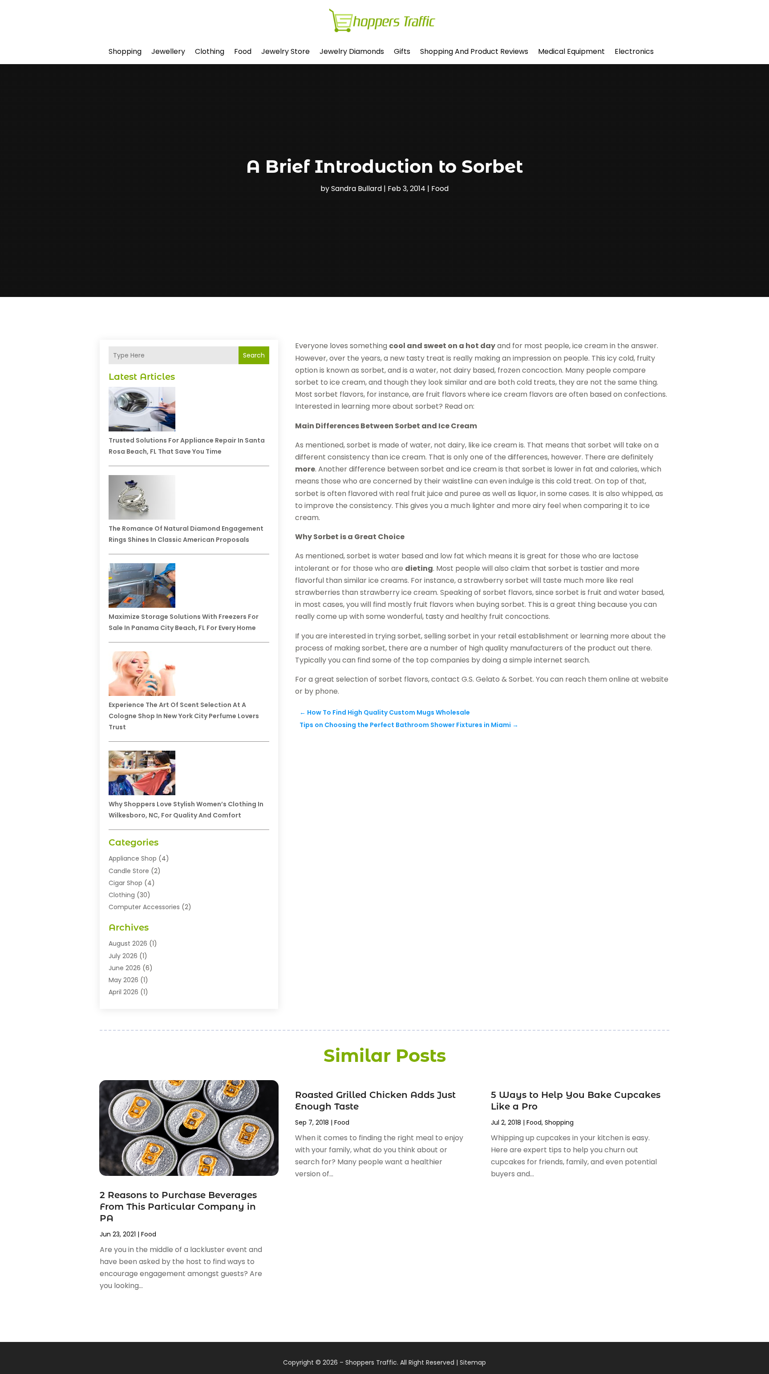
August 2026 (128, 943)
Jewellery (168, 51)
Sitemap (473, 1362)
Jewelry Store (285, 51)
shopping (125, 51)
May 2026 (123, 980)
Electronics (634, 51)
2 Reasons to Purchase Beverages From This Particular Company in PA (178, 1207)
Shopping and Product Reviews (474, 51)
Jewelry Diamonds (352, 51)
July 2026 (123, 955)
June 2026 (125, 967)
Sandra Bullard (356, 188)
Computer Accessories (144, 906)
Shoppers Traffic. (371, 1362)
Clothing (209, 51)
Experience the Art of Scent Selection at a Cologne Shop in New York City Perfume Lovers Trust (184, 716)
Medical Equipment (571, 51)
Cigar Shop (125, 882)
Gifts (402, 51)
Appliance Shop (133, 858)
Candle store (129, 870)
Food (242, 51)
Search (254, 355)
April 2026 (123, 992)
